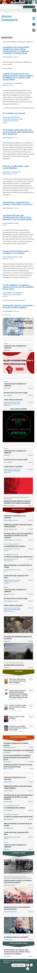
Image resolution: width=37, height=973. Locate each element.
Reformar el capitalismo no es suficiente (15, 517)
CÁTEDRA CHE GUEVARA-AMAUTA (18, 943)
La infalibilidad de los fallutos (14, 546)
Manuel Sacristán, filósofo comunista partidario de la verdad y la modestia (17, 502)
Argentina (11, 581)
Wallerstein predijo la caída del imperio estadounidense (18, 526)
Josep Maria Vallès (8, 569)
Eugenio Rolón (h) (8, 580)
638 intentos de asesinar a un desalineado (18, 750)
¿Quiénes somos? (18, 965)
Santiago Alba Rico (8, 939)
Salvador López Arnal (9, 505)
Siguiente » (8, 315)
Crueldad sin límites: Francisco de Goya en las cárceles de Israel (17, 766)
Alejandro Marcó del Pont (9, 747)
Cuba (12, 611)
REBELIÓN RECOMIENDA (18, 509)
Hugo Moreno (6, 172)
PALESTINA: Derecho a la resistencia (18, 444)
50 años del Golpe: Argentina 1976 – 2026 (17, 577)
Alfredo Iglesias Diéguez (10, 885)
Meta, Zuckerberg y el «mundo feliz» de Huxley (18, 566)
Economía (15, 520)
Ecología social (17, 540)
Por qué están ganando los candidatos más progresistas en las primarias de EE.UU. (17, 757)
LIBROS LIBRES (18, 671)
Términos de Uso (15, 962)
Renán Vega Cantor (7, 768)
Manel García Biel (8, 559)
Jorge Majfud (6, 752)
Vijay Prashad (7, 641)
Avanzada (20, 5)
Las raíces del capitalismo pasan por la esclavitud (18, 637)
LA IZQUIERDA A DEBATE (18, 853)
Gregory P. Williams (8, 529)
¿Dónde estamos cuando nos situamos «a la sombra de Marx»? (18, 881)
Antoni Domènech (8, 57)
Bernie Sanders (7, 761)
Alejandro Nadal (17, 292)
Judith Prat (6, 667)
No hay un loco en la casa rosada (15, 393)
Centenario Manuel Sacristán (18, 476)
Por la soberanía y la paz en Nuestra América (19, 376)
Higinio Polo (7, 350)
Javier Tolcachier (8, 549)
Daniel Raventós (13, 120)
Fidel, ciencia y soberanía (13, 400)
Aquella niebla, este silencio (14, 665)
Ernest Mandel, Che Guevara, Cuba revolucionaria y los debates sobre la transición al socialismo (17, 952)
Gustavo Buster (7, 174)
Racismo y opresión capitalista (18, 614)
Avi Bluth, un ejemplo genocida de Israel (18, 557)
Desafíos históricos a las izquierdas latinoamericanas (17, 908)
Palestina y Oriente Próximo (11, 559)
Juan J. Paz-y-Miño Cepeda (10, 911)
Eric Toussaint (7, 956)
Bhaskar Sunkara (8, 520)
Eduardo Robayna (8, 540)
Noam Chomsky (18, 915)
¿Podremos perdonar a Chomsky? (16, 937)
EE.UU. (15, 529)
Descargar (31, 679)
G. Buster (15, 83)
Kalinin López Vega (8, 402)
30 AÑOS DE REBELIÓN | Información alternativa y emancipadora (18, 338)
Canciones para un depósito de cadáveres (15, 347)
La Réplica (18, 773)
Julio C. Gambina (8, 395)
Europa (12, 594)
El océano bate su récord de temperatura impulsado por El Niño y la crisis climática (18, 535)
